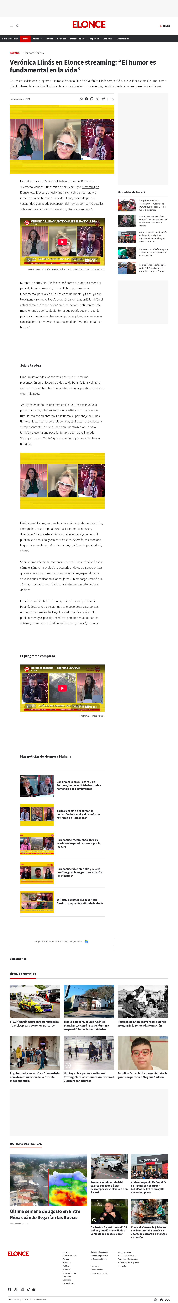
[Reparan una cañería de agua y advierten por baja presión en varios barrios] (127, 253)
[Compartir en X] (97, 99)
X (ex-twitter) (16, 1289)
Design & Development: (167, 1300)
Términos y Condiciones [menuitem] (128, 1259)
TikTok (28, 1289)
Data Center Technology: (161, 1300)
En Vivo (166, 26)
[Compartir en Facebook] (86, 99)
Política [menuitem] (49, 39)
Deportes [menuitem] (94, 39)
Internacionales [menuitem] (77, 39)
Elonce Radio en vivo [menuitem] (99, 1273)
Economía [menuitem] (107, 39)
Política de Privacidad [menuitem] (127, 1256)
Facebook (9, 1289)
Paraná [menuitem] (25, 39)
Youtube (33, 1289)
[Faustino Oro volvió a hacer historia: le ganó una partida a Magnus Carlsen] (143, 1053)
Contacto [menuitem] (122, 1266)
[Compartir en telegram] (103, 99)
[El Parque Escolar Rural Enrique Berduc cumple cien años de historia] (37, 902)
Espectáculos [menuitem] (123, 39)
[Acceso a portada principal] (89, 24)
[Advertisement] (89, 1112)
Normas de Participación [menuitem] (128, 1263)
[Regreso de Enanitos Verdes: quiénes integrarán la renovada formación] (143, 1001)
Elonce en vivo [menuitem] (97, 1270)
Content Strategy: (155, 1300)
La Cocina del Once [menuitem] (99, 1259)
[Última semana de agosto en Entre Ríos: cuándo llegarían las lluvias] (48, 1180)
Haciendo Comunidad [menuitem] (99, 1252)
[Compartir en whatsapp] (81, 99)
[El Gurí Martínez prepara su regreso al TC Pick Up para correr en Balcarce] (35, 1001)
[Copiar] (91, 99)
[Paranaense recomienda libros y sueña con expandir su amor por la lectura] (37, 844)
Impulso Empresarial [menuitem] (99, 1256)
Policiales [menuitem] (37, 39)
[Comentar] (110, 99)
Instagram (22, 1289)
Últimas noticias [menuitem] (10, 39)
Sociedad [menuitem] (61, 39)
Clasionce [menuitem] (95, 1266)
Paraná (15, 52)
